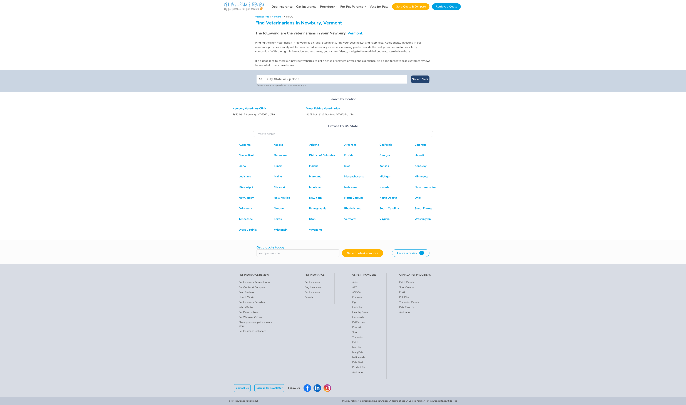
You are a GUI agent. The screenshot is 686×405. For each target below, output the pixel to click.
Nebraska (350, 187)
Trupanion (357, 337)
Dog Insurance (282, 6)
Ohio (418, 198)
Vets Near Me (262, 16)
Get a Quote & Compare (411, 7)
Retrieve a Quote (446, 7)
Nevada (384, 187)
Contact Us (242, 388)
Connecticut (246, 155)
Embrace (357, 297)
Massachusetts (354, 176)
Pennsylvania (317, 208)
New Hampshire (425, 187)
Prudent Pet (359, 367)
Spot (355, 332)
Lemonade (358, 317)
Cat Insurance (306, 6)
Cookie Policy (415, 400)
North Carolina (354, 198)
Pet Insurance (312, 282)
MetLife (356, 347)
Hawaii (419, 155)
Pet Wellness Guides (250, 317)
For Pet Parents (351, 6)
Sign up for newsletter (269, 388)
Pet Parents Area (248, 312)
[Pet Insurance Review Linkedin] (317, 388)
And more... (358, 372)
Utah (312, 219)
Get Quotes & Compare (252, 287)
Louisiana (245, 176)
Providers (327, 6)
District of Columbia (322, 155)
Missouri (279, 187)
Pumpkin (357, 327)
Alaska (278, 145)
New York (315, 198)
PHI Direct (405, 297)
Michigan (385, 176)
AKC (354, 287)
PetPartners (359, 322)
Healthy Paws (360, 312)
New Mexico (282, 198)
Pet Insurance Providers (252, 302)
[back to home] (244, 6)
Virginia (384, 219)
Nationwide (358, 357)
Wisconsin (280, 230)
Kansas (384, 166)
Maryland (315, 176)
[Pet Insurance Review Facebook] (307, 388)
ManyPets (357, 352)
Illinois (278, 166)
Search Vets (420, 79)
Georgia (384, 155)
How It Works (247, 297)
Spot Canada (406, 287)
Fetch (355, 342)
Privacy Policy (349, 400)
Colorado (420, 145)
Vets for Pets (379, 6)
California (385, 145)
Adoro (355, 282)
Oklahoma (245, 208)
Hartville (357, 307)
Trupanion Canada (409, 302)
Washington (423, 219)
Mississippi (246, 187)
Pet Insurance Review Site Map (441, 400)
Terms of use (398, 400)
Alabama (245, 145)
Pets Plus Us (406, 307)
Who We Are (246, 307)
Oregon (279, 208)
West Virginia (248, 230)
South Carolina (389, 208)
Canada (309, 297)
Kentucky (420, 166)
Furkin (402, 292)
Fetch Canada (406, 282)
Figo (354, 302)
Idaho (242, 166)
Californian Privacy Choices (374, 400)
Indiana (314, 166)
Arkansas (350, 145)
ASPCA (356, 292)
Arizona (314, 145)
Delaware (280, 155)
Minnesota (421, 176)
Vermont (276, 16)
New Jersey (246, 198)
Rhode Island (352, 208)
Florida (348, 155)
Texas (278, 219)
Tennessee (246, 219)
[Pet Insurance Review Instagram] (327, 388)
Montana (315, 187)
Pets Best (357, 362)
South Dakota (424, 208)
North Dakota (388, 198)
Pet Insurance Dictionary (252, 331)
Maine (278, 176)
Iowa (347, 166)
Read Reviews (246, 292)
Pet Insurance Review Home (254, 282)
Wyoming (315, 230)
